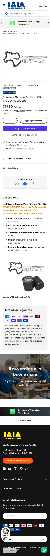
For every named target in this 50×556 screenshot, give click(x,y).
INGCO (5, 85)
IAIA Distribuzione (14, 547)
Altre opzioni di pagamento (25, 134)
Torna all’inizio (25, 420)
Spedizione (20, 110)
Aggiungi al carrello (33, 120)
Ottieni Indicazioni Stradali (18, 460)
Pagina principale (9, 31)
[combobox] (25, 13)
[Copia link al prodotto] (33, 184)
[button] (46, 5)
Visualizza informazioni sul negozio (20, 148)
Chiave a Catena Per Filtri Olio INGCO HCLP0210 (20, 33)
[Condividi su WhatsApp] (17, 184)
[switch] (5, 538)
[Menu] (4, 5)
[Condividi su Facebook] (25, 184)
